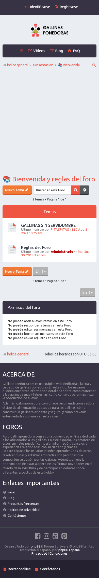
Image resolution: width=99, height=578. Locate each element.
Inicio (11, 492)
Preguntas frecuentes (23, 503)
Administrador (63, 251)
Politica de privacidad (24, 509)
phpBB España (69, 550)
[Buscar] (75, 190)
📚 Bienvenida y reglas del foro (49, 179)
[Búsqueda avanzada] (84, 190)
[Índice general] (49, 30)
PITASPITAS (60, 229)
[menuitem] (37, 7)
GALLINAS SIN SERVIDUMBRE (48, 225)
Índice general (18, 354)
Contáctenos (17, 515)
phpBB (36, 546)
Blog (11, 497)
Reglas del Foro (36, 247)
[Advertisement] (49, 122)
